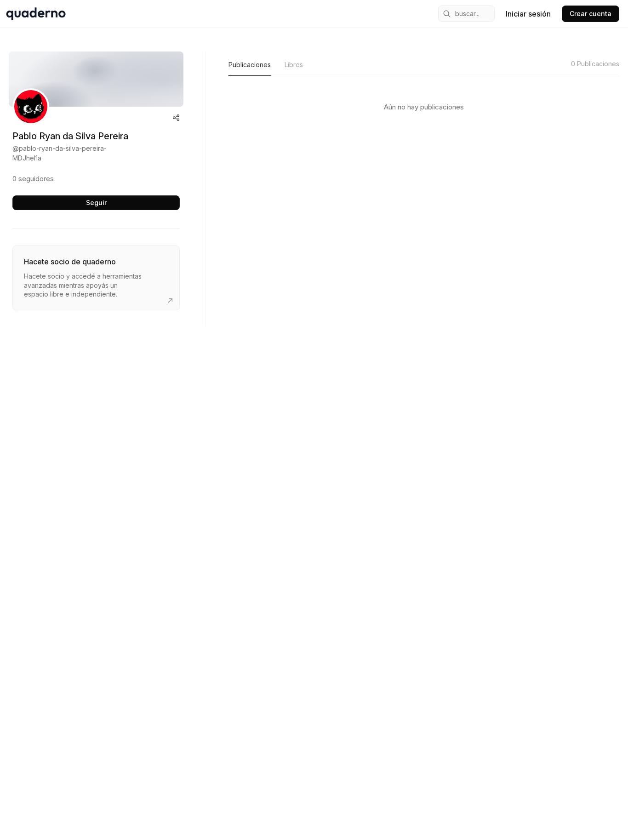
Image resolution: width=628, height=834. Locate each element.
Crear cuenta (590, 13)
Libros (294, 65)
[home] (36, 13)
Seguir (96, 202)
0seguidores (33, 178)
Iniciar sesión (528, 13)
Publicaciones (249, 65)
